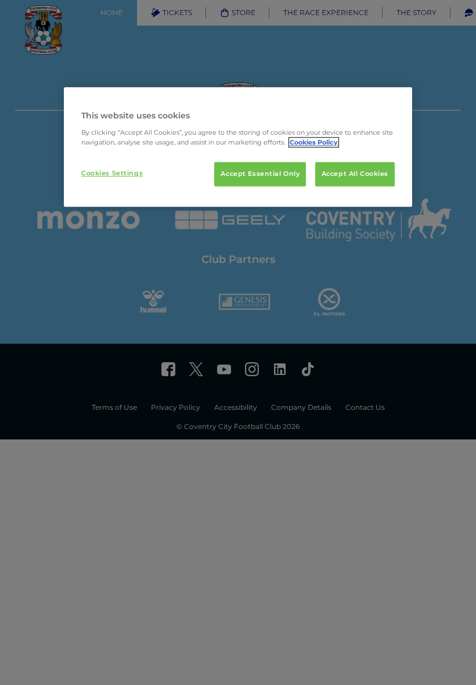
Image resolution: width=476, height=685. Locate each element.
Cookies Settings (112, 173)
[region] (238, 147)
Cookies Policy (314, 142)
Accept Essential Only (260, 174)
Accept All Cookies (355, 174)
